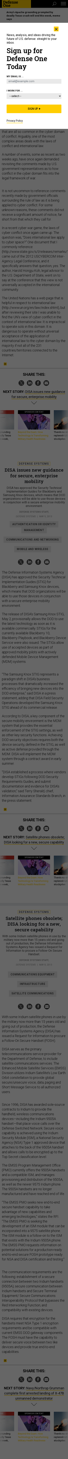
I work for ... (15, 90)
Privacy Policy (15, 120)
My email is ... (15, 76)
